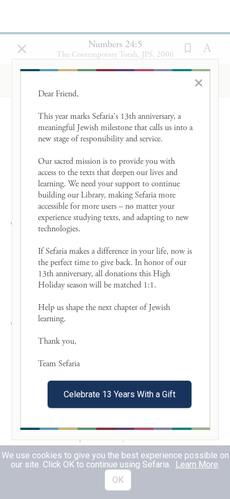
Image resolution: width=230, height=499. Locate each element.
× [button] (198, 82)
